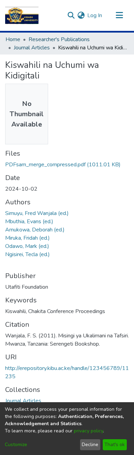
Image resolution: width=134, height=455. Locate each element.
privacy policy (88, 431)
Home (12, 39)
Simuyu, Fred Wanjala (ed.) (37, 213)
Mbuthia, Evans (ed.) (29, 221)
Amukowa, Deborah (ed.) (35, 230)
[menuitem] (81, 15)
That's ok (114, 444)
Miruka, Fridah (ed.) (27, 238)
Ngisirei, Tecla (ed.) (27, 254)
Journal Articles (32, 47)
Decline (90, 444)
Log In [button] (95, 15)
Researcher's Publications (59, 39)
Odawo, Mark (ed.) (27, 246)
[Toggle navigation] (119, 15)
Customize (16, 444)
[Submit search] (71, 15)
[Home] (21, 15)
